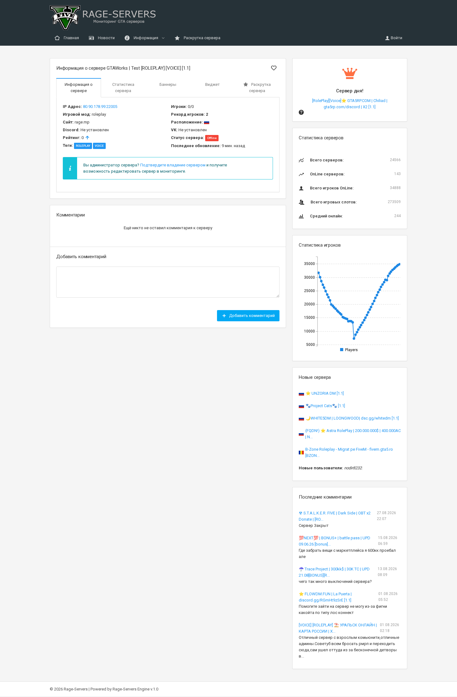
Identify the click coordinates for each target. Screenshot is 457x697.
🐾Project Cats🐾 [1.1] (325, 405)
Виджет (212, 84)
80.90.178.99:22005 (100, 106)
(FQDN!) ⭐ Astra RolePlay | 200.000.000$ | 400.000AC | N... (353, 433)
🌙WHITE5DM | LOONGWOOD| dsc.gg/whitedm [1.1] (352, 418)
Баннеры (167, 84)
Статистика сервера (123, 87)
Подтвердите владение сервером (172, 165)
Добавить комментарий (251, 315)
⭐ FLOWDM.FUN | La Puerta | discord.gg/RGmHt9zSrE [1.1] (325, 597)
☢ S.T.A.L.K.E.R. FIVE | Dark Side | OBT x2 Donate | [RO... (335, 516)
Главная (71, 37)
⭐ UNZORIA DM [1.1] (325, 393)
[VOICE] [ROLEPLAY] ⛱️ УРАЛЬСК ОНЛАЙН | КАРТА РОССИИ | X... (338, 628)
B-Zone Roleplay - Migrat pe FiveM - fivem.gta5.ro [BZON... (349, 452)
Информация (146, 37)
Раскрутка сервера (201, 37)
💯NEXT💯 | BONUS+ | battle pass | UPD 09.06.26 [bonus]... (334, 541)
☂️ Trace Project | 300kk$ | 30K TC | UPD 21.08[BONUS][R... (334, 572)
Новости (106, 37)
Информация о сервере (79, 87)
